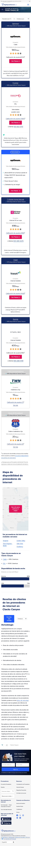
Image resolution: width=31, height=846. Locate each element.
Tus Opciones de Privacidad (9, 838)
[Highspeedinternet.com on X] (20, 815)
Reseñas (3, 787)
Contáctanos (19, 809)
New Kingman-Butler (7, 544)
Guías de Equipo (20, 787)
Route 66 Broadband (15, 413)
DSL (4, 563)
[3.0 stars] (15, 53)
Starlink (15, 319)
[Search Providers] (13, 791)
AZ (7, 745)
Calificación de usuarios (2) (15, 444)
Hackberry (20, 546)
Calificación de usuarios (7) (15, 402)
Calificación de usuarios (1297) (15, 118)
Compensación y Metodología (7, 837)
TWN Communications (15, 371)
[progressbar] (15, 578)
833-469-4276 (18, 241)
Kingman (5, 540)
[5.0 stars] (20, 53)
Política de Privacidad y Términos (22, 837)
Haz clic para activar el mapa (15, 508)
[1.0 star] (11, 53)
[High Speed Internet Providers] (9, 4)
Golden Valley (21, 540)
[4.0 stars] (18, 53)
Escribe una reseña (9, 618)
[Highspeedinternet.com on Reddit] (17, 818)
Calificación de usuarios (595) (15, 233)
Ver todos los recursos (21, 793)
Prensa (17, 812)
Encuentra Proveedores (6, 784)
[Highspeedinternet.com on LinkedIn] (20, 818)
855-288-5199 (18, 361)
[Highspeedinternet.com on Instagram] (23, 815)
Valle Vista (20, 543)
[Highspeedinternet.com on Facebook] (17, 815)
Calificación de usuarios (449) (15, 293)
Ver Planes (13, 61)
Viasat (15, 260)
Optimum (15, 24)
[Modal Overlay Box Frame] (15, 762)
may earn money (6, 1)
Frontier (15, 83)
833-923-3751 (18, 127)
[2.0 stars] (13, 53)
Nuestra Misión (19, 806)
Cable (5, 559)
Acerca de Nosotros (20, 803)
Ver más (15, 405)
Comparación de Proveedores (23, 784)
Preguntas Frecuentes (21, 790)
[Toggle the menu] (28, 4)
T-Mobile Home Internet (15, 199)
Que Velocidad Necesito (6, 809)
